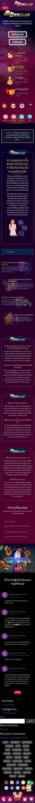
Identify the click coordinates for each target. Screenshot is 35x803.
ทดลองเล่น (17, 42)
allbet (26, 757)
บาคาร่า (6, 742)
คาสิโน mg (28, 769)
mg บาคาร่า (27, 772)
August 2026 (9, 704)
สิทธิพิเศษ (21, 776)
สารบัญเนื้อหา (10, 252)
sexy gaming (17, 750)
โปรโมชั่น (12, 776)
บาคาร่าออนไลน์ (27, 742)
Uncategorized (10, 713)
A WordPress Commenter (8, 738)
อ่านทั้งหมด (18, 693)
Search (2, 717)
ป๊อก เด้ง (9, 757)
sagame (25, 746)
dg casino (27, 754)
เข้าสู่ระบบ (5, 8)
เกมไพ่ (7, 750)
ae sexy (27, 761)
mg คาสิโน (17, 772)
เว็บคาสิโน (17, 757)
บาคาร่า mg (8, 772)
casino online (17, 761)
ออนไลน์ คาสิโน (23, 765)
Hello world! (4, 729)
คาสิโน (18, 746)
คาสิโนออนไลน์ (15, 742)
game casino (11, 765)
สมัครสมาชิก (17, 34)
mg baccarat (7, 769)
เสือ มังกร (7, 761)
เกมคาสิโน (7, 754)
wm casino (17, 754)
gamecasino (18, 769)
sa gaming (9, 746)
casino (26, 750)
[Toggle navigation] (4, 4)
